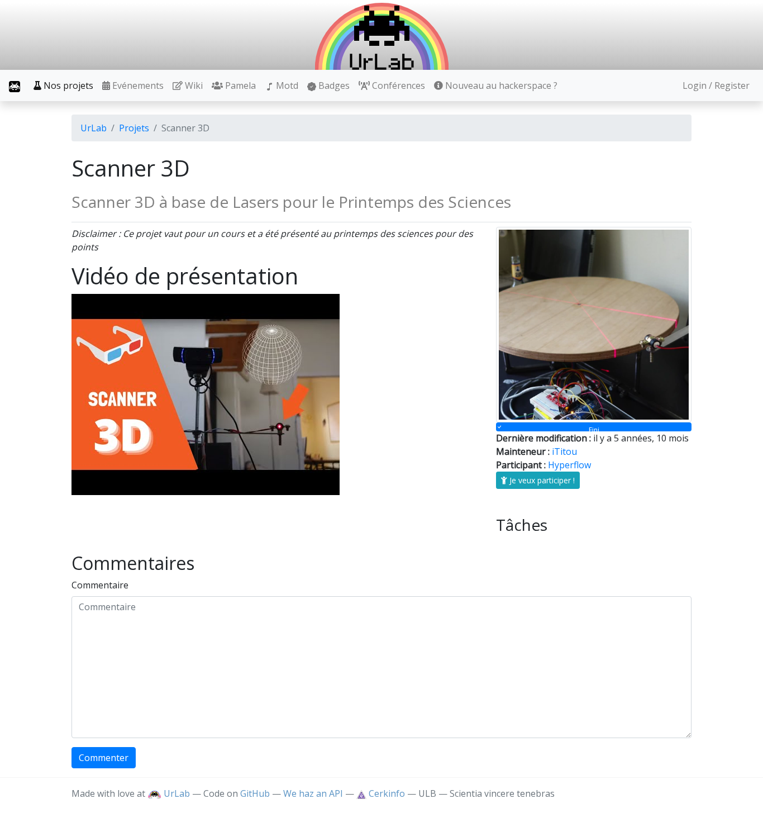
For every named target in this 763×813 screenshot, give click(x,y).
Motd (286, 85)
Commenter (103, 758)
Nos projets (67, 85)
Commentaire (99, 585)
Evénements (137, 85)
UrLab (93, 128)
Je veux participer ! (541, 480)
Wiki (193, 85)
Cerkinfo (386, 793)
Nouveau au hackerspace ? (500, 85)
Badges (333, 85)
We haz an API (313, 793)
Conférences (397, 85)
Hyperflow (569, 465)
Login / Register (716, 85)
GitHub (255, 793)
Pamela (239, 85)
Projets (134, 128)
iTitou (564, 451)
